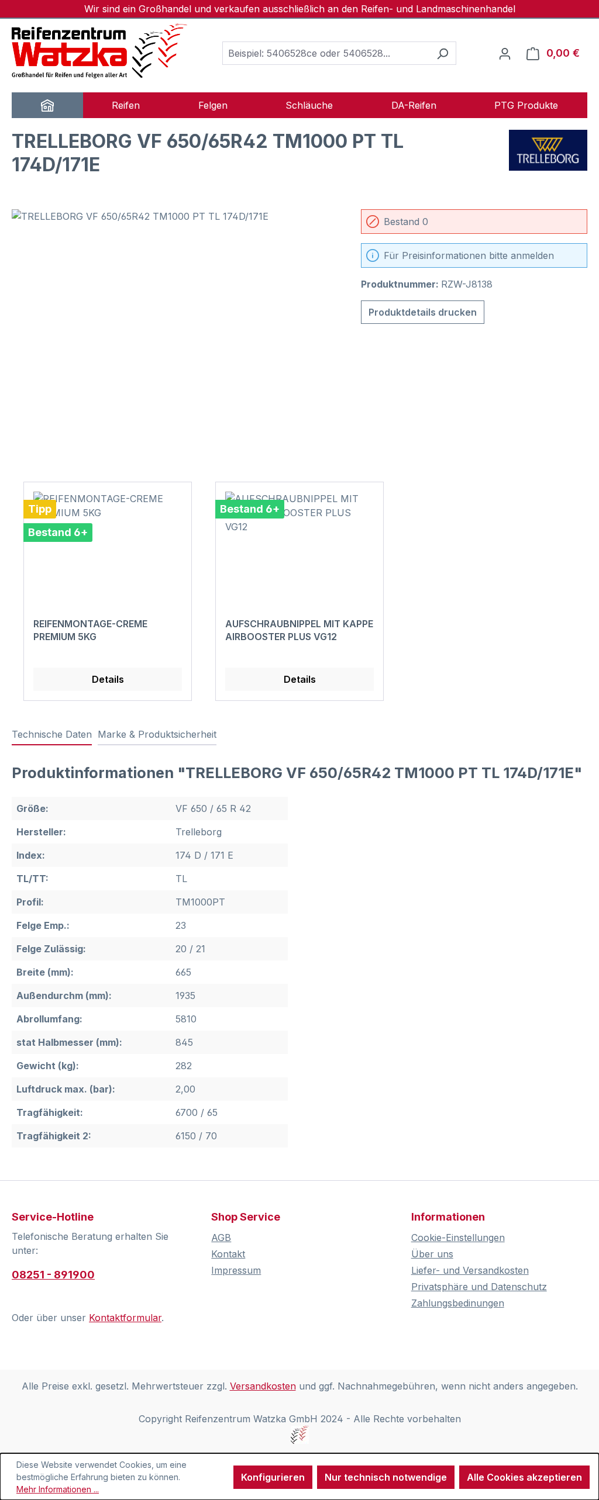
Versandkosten (263, 1386)
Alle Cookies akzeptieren (524, 1477)
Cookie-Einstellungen (458, 1237)
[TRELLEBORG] (548, 158)
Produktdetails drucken (423, 312)
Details (108, 679)
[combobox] (325, 53)
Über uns (432, 1254)
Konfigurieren (273, 1477)
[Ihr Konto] (505, 53)
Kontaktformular (125, 1317)
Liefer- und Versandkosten (470, 1270)
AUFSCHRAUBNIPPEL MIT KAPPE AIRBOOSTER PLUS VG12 (299, 630)
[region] (174, 335)
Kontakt (228, 1254)
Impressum (236, 1270)
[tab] (52, 734)
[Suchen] (442, 53)
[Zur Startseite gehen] (99, 50)
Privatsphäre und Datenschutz (479, 1286)
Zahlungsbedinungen (457, 1303)
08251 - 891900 (53, 1275)
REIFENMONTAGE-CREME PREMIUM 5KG (90, 630)
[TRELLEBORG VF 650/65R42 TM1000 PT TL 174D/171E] (175, 335)
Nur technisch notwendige (386, 1477)
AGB (221, 1237)
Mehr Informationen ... (57, 1489)
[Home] (47, 105)
